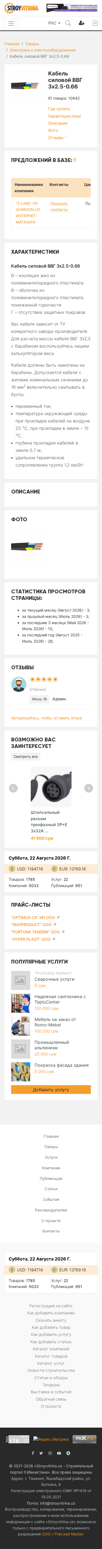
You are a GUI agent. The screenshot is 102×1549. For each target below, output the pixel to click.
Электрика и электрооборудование (43, 50)
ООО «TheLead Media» (63, 1534)
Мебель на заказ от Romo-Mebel (55, 1022)
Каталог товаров (51, 1356)
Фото (53, 130)
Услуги (51, 1157)
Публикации (51, 1178)
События (51, 1199)
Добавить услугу (51, 1089)
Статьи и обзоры (51, 1377)
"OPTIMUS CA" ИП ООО (33, 917)
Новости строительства (51, 1370)
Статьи (51, 1188)
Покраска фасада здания (62, 1065)
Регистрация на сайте (51, 1305)
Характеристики (64, 116)
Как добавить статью (51, 1341)
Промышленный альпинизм (52, 1044)
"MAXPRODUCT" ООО (31, 924)
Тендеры (51, 1384)
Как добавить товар (51, 1327)
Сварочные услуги (55, 979)
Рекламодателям (51, 1210)
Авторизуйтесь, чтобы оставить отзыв (46, 718)
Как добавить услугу (51, 1334)
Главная (11, 43)
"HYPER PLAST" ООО (31, 939)
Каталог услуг (51, 1363)
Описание (58, 123)
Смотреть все (26, 756)
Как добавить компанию (51, 1312)
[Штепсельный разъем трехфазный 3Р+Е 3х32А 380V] (51, 786)
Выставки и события (51, 1391)
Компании (51, 1167)
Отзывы (57, 137)
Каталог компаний (51, 1348)
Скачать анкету (51, 1320)
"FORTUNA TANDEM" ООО (35, 932)
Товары (32, 43)
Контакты (51, 1231)
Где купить (59, 108)
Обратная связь (51, 1399)
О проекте (51, 1220)
